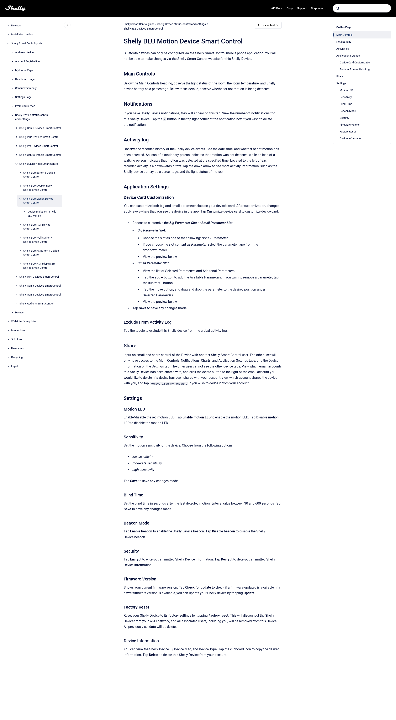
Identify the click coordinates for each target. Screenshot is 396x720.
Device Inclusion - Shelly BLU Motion (41, 214)
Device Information (351, 138)
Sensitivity (346, 97)
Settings (341, 83)
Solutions (16, 339)
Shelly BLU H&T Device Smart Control (36, 226)
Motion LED (346, 90)
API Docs (277, 8)
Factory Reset (348, 131)
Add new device (24, 52)
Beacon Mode (348, 111)
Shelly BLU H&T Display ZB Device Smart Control (39, 266)
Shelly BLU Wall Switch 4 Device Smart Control (37, 240)
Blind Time (346, 103)
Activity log (342, 48)
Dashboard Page (25, 79)
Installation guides (22, 34)
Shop (290, 8)
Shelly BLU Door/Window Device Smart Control (38, 188)
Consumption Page (26, 88)
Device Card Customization (355, 62)
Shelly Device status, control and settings (31, 117)
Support (302, 8)
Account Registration (27, 61)
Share (339, 76)
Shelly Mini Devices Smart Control (39, 276)
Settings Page (23, 97)
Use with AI (268, 25)
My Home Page (24, 70)
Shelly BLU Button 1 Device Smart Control (39, 174)
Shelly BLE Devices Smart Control (38, 163)
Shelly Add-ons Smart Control (36, 303)
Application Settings (348, 55)
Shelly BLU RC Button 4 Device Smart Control (41, 252)
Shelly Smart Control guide (26, 43)
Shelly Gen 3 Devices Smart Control (40, 285)
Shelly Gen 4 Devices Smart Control (40, 294)
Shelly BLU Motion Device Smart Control (38, 200)
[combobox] (362, 8)
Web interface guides (23, 321)
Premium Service (25, 106)
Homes (19, 312)
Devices (16, 25)
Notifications (343, 41)
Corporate (317, 8)
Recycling (17, 357)
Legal (14, 366)
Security (344, 117)
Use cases (17, 348)
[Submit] (337, 8)
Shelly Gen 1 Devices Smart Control (40, 128)
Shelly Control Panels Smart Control (40, 154)
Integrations (18, 330)
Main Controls (344, 34)
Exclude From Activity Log (355, 69)
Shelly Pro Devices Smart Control (38, 145)
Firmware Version (350, 124)
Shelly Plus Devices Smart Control (39, 137)
